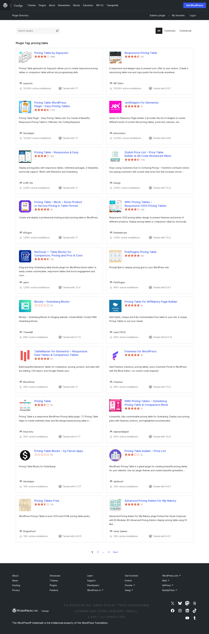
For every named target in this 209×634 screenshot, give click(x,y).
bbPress (167, 585)
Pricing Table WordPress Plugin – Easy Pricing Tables (52, 104)
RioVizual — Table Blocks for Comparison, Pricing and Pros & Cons (58, 253)
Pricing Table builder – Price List (145, 451)
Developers (93, 585)
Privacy (16, 590)
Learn (90, 575)
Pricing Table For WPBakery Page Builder (151, 301)
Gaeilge (45, 611)
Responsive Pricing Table (141, 52)
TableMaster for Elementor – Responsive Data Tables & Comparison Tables (60, 353)
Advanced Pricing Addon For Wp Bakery (150, 500)
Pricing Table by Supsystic (51, 52)
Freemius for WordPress (141, 351)
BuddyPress (169, 590)
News (15, 580)
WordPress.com (171, 575)
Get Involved (131, 575)
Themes (54, 580)
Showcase (55, 575)
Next (115, 552)
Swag (129, 590)
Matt (166, 580)
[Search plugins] (57, 31)
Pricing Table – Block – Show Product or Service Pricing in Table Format (58, 203)
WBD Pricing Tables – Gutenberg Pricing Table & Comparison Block (146, 402)
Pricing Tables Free (46, 500)
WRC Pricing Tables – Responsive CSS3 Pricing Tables (145, 203)
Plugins (53, 585)
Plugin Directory (20, 15)
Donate (130, 585)
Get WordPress (194, 5)
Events (128, 580)
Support (91, 580)
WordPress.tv (95, 590)
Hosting (16, 585)
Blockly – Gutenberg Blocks (52, 301)
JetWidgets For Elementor (142, 102)
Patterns (54, 590)
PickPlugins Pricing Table (141, 252)
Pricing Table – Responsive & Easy (56, 152)
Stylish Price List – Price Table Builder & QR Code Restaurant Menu (148, 154)
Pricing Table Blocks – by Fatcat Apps (58, 451)
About (15, 575)
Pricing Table (42, 401)
